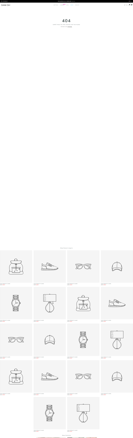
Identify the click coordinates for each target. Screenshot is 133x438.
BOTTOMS (56, 5)
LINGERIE (62, 5)
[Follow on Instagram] (3, 1)
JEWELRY (77, 5)
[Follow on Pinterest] (5, 1)
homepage (70, 26)
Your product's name (5, 283)
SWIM (72, 5)
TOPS (67, 5)
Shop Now (73, 1)
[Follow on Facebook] (1, 1)
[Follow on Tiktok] (7, 1)
